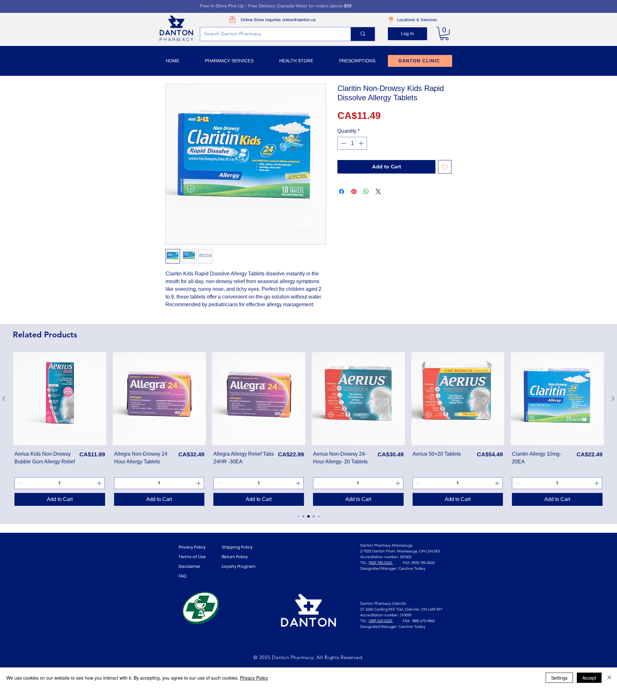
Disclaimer (190, 566)
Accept (589, 678)
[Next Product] (613, 398)
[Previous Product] (4, 398)
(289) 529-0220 (381, 620)
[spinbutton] (352, 143)
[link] (444, 33)
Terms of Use (192, 556)
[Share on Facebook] (341, 191)
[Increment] (361, 143)
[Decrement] (342, 143)
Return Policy (235, 556)
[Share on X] (378, 191)
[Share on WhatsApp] (366, 191)
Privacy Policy (192, 547)
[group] (308, 430)
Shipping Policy (237, 547)
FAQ (182, 576)
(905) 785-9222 (381, 562)
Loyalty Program (238, 566)
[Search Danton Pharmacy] (363, 34)
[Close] (609, 678)
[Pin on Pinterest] (354, 191)
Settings (559, 678)
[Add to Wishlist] (445, 167)
